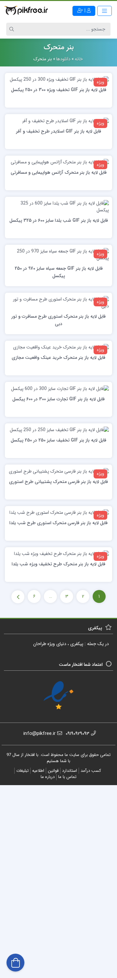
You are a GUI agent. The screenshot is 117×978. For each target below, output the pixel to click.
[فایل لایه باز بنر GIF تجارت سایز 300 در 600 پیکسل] (60, 388)
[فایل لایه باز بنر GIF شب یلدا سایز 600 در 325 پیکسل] (58, 206)
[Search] (12, 29)
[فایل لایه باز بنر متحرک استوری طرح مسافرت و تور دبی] (58, 302)
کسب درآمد (91, 770)
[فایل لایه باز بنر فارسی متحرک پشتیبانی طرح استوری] (59, 471)
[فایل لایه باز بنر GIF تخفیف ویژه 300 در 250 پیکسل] (59, 79)
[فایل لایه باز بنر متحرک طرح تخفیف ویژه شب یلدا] (61, 553)
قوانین (53, 770)
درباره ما (48, 776)
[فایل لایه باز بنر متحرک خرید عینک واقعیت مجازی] (61, 347)
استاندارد (69, 770)
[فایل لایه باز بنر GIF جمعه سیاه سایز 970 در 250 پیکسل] (58, 254)
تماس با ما (67, 776)
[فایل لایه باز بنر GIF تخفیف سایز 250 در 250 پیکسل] (59, 429)
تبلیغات (22, 770)
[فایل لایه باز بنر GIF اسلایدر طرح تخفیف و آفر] (65, 120)
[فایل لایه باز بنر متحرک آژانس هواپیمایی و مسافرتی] (60, 162)
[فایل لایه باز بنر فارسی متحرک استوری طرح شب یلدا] (59, 512)
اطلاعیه (38, 770)
